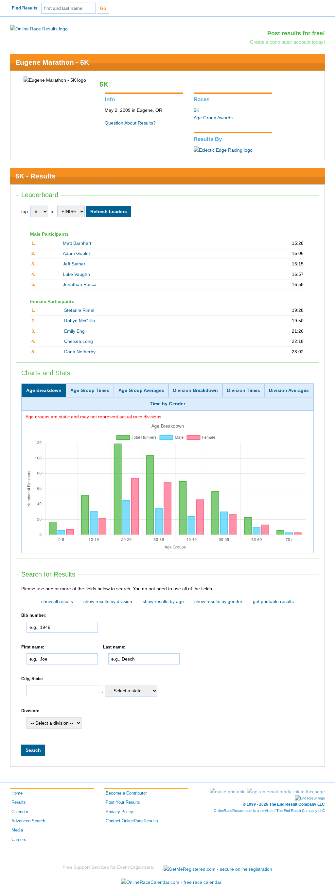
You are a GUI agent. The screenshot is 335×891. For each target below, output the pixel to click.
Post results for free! (296, 33)
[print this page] (228, 791)
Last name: (114, 647)
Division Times (243, 390)
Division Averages (289, 390)
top (24, 211)
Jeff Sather (74, 263)
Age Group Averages (141, 390)
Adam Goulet (76, 253)
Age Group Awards (213, 117)
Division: (30, 711)
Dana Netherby (80, 351)
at (53, 211)
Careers (18, 839)
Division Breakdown (195, 390)
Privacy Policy (119, 812)
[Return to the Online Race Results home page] (39, 28)
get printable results (273, 601)
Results (18, 802)
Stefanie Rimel (79, 310)
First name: (32, 647)
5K (196, 110)
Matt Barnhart (77, 243)
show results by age (163, 601)
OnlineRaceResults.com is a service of (269, 811)
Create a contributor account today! (287, 42)
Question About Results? (130, 123)
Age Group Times (89, 390)
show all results (57, 601)
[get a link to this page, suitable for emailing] (286, 791)
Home (17, 793)
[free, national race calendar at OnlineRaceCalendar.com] (171, 882)
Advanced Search (28, 821)
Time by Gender (167, 403)
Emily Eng (74, 331)
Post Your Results (123, 802)
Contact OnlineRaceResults (132, 821)
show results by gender (218, 601)
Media (17, 830)
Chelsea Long (78, 341)
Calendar (19, 812)
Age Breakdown (44, 390)
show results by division (107, 601)
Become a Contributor (126, 793)
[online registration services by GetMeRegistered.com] (218, 867)
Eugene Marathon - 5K (52, 62)
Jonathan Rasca (80, 284)
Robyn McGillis (79, 320)
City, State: (32, 679)
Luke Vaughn (76, 274)
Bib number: (33, 615)
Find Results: (25, 8)
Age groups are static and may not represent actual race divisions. (94, 416)
